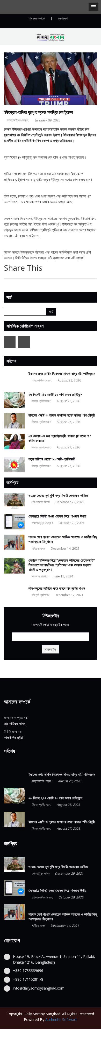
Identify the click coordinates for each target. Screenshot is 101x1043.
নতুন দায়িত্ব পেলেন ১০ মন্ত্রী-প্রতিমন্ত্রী (51, 458)
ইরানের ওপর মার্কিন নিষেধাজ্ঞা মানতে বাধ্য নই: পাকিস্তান (61, 373)
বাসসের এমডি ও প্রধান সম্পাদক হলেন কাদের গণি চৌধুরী (61, 415)
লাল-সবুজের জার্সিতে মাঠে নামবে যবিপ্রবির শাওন (56, 588)
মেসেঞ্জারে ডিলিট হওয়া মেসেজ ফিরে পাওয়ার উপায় (57, 516)
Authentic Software (61, 1019)
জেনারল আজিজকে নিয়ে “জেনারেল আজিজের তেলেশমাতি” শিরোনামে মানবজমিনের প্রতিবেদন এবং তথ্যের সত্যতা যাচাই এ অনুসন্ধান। (61, 565)
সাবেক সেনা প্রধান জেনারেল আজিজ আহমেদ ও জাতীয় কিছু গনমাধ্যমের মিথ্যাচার (62, 539)
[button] (93, 7)
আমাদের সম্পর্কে (36, 18)
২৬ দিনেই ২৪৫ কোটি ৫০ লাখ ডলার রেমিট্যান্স (55, 394)
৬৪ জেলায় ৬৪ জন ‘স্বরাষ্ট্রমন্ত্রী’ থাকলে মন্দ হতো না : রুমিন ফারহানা (59, 438)
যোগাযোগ (63, 18)
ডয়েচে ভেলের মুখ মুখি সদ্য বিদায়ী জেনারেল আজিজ (58, 495)
